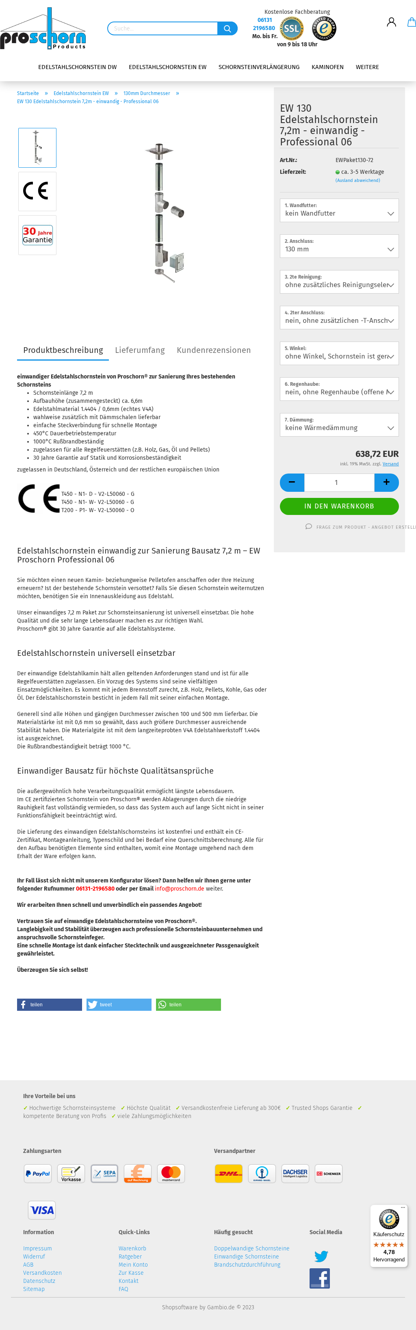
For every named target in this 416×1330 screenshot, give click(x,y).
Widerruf (34, 1256)
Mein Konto (133, 1264)
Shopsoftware (180, 1307)
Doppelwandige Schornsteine (252, 1248)
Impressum (37, 1248)
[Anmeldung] (391, 16)
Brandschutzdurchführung (247, 1264)
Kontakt (129, 1281)
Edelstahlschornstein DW (77, 67)
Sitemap (34, 1289)
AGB (28, 1264)
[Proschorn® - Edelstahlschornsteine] (46, 28)
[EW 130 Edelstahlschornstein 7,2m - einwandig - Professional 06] (165, 213)
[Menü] (403, 1209)
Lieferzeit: (293, 172)
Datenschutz (39, 1281)
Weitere (367, 67)
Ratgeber (130, 1256)
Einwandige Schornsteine (246, 1256)
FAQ (123, 1289)
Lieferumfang (140, 350)
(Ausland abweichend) (358, 180)
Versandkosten (42, 1272)
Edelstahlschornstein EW (167, 67)
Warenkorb (132, 1248)
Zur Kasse (131, 1272)
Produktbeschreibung (63, 350)
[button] (49, 1005)
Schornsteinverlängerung (259, 67)
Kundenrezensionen (214, 350)
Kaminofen (328, 67)
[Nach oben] (393, 1318)
